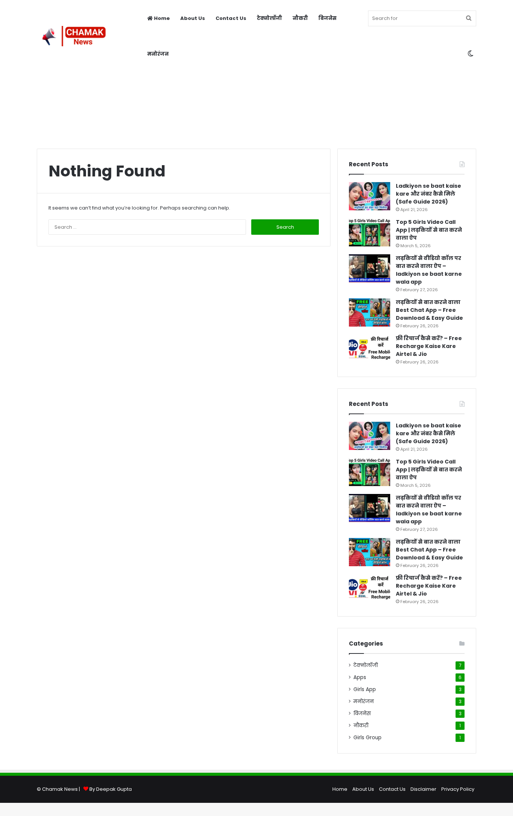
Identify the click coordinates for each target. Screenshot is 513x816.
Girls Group (367, 737)
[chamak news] (73, 36)
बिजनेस (327, 18)
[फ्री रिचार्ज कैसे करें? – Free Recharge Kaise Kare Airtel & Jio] (369, 348)
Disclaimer (423, 789)
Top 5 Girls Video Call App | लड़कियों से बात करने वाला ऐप (429, 230)
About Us (192, 18)
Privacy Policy (457, 789)
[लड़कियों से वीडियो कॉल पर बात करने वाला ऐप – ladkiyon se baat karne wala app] (369, 268)
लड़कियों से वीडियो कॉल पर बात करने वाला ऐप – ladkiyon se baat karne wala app (429, 270)
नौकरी (300, 18)
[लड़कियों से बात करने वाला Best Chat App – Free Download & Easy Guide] (369, 312)
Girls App (364, 689)
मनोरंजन (158, 54)
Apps (359, 677)
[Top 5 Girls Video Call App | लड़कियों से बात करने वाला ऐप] (369, 232)
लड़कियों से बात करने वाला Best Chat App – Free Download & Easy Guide (429, 310)
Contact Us (231, 18)
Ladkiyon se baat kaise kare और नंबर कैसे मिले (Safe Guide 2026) (428, 193)
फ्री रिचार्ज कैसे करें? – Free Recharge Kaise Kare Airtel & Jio (429, 346)
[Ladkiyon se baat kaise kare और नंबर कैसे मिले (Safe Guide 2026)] (369, 196)
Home (161, 18)
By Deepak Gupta (110, 789)
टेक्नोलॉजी (269, 18)
